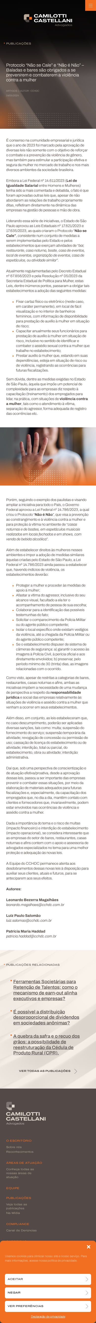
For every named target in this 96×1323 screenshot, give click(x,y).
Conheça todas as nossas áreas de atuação (20, 1173)
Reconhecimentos (19, 1152)
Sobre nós (14, 1147)
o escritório (19, 1141)
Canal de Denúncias (21, 1230)
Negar (14, 1293)
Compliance (17, 1224)
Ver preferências (25, 1306)
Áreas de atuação (24, 1163)
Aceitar (15, 1279)
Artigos (11, 91)
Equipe (12, 1188)
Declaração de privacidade (48, 1316)
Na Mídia (13, 1213)
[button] (88, 1246)
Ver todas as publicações (44, 1071)
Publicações (18, 1198)
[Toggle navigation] (91, 5)
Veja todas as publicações (16, 1206)
